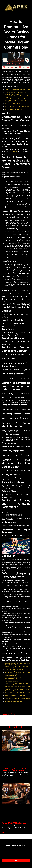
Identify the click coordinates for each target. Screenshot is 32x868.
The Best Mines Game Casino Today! (14, 701)
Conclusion (7, 108)
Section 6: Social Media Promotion (13, 103)
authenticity (15, 151)
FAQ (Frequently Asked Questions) (13, 109)
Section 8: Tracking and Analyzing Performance (17, 106)
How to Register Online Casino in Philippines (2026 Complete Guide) (14, 823)
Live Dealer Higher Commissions (10, 137)
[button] (16, 15)
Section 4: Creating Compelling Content (15, 98)
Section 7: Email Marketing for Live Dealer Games (17, 105)
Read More (4, 779)
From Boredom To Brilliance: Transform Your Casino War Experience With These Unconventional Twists (17, 674)
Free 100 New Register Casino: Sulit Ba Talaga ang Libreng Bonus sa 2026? (14, 769)
